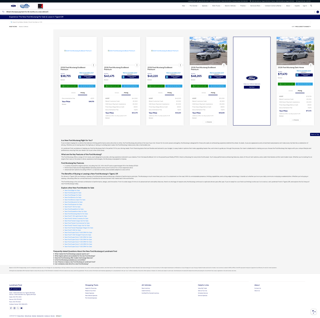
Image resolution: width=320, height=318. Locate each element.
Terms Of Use (28, 315)
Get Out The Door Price (88, 86)
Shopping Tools (91, 285)
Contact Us (16, 289)
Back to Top (315, 134)
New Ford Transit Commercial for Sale (77, 223)
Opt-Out (52, 315)
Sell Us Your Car (202, 290)
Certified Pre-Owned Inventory (150, 293)
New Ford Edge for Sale (72, 190)
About (257, 285)
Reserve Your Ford (90, 290)
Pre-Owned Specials (91, 298)
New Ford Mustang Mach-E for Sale (76, 214)
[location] (250, 1)
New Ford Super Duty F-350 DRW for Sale (78, 242)
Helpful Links (203, 285)
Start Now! (251, 87)
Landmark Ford (13, 315)
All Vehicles (146, 285)
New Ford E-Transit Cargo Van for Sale (77, 225)
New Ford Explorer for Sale (73, 204)
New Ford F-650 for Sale (73, 230)
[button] (93, 65)
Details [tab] (73, 93)
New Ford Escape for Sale (73, 193)
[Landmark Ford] (23, 6)
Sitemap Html (40, 315)
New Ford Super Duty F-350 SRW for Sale (78, 239)
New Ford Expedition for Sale (74, 209)
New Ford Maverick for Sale (73, 202)
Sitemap (34, 315)
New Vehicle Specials (91, 295)
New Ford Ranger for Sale (73, 195)
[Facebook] (11, 308)
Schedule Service (203, 293)
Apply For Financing (90, 288)
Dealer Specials (89, 293)
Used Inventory (146, 290)
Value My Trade (202, 288)
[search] (311, 6)
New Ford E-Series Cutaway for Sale (76, 218)
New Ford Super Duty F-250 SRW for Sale (78, 237)
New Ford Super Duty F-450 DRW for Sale (78, 244)
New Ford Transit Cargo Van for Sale (76, 221)
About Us (257, 290)
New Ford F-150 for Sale (72, 207)
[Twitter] (18, 308)
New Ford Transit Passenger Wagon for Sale (79, 228)
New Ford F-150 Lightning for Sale (76, 216)
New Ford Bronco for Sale (73, 197)
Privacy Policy (20, 315)
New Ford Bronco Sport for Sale (75, 200)
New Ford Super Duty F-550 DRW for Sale (78, 246)
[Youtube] (21, 308)
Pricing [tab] (82, 93)
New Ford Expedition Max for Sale (76, 211)
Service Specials (202, 295)
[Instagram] (14, 308)
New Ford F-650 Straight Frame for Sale (78, 235)
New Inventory (146, 288)
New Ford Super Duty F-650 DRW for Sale (78, 232)
